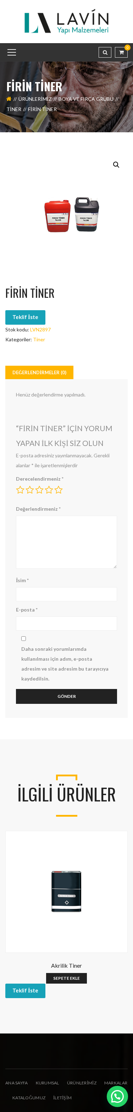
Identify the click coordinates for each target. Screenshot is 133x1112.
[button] (116, 164)
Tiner (13, 109)
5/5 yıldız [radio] (58, 490)
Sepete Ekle (66, 978)
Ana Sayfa (16, 1082)
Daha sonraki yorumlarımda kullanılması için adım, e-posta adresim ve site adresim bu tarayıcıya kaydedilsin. (65, 664)
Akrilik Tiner (66, 965)
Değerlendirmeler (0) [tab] (39, 372)
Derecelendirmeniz (39, 479)
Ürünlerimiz (35, 99)
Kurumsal (47, 1082)
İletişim (62, 1097)
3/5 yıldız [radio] (39, 490)
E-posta (27, 610)
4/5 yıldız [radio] (49, 490)
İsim (22, 580)
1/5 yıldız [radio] (20, 490)
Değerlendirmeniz (38, 509)
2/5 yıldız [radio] (30, 490)
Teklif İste (25, 317)
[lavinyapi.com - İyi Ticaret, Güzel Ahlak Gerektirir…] (67, 21)
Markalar (115, 1082)
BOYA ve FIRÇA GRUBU (86, 99)
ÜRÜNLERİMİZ (81, 1082)
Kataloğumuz (28, 1097)
